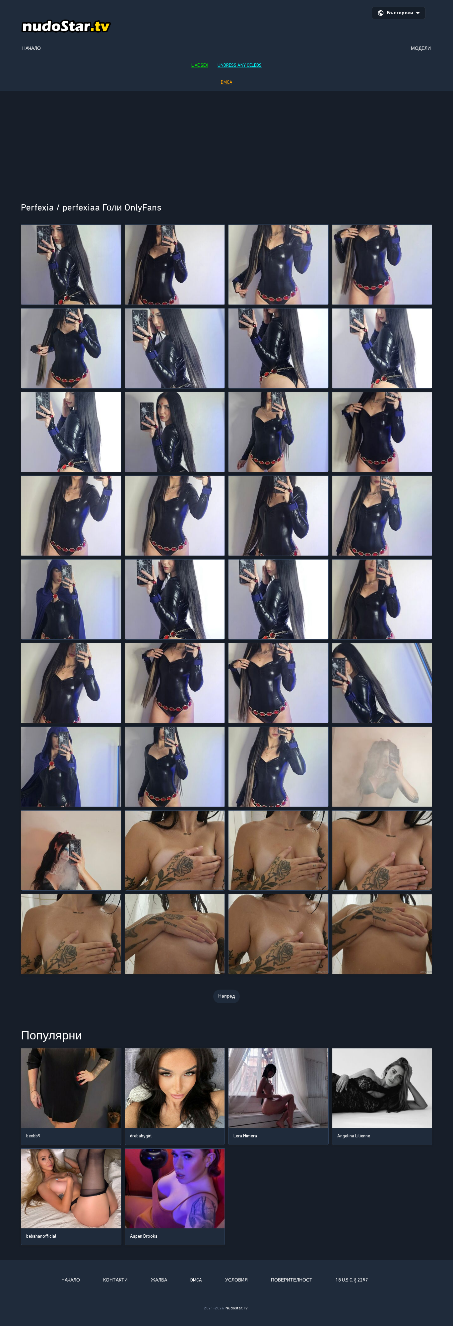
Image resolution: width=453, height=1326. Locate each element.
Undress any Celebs (240, 65)
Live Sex (199, 65)
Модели (421, 48)
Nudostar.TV (237, 1308)
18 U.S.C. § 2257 (352, 1280)
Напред (226, 996)
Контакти (115, 1280)
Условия (236, 1280)
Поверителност (291, 1280)
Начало (31, 48)
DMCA (226, 82)
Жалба (159, 1280)
